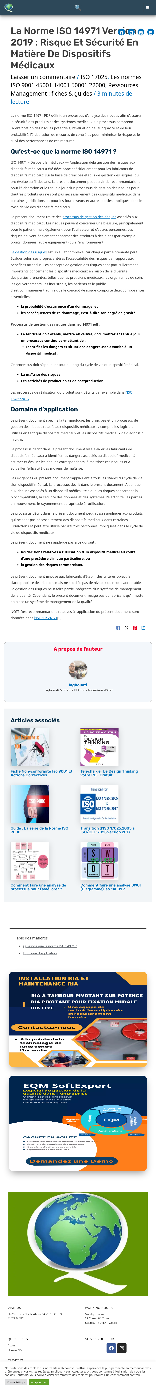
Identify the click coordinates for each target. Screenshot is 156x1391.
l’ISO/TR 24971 (45, 618)
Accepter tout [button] (39, 1382)
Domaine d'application (40, 953)
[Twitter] (127, 627)
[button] (78, 7)
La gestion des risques (29, 252)
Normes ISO (15, 1350)
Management (15, 1359)
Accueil (12, 1345)
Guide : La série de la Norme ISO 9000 (39, 830)
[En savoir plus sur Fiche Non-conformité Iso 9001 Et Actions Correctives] (30, 746)
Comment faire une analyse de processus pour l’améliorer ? (38, 887)
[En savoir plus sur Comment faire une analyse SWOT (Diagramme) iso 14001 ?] (99, 860)
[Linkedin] (143, 627)
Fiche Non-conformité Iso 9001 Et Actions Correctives (41, 773)
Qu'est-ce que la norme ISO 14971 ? (50, 946)
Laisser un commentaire (43, 77)
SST (10, 1355)
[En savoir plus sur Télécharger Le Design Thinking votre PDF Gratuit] (99, 746)
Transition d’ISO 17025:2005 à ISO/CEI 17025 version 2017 (107, 830)
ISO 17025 (93, 77)
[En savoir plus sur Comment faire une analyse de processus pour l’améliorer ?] (30, 860)
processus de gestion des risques (89, 217)
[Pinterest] (135, 627)
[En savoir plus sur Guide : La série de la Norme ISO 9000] (30, 803)
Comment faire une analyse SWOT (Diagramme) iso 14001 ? (111, 887)
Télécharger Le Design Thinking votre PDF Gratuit (109, 773)
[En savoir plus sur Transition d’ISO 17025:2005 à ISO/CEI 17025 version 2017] (99, 803)
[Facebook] (118, 627)
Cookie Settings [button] (16, 1382)
